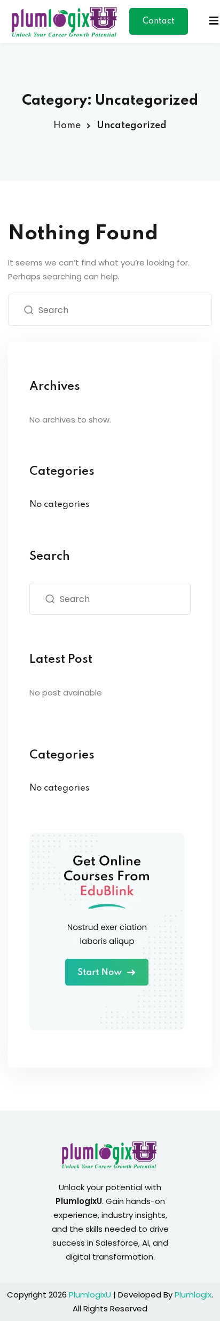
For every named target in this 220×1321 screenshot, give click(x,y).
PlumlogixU (90, 1294)
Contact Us (159, 26)
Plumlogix (193, 1294)
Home (67, 125)
